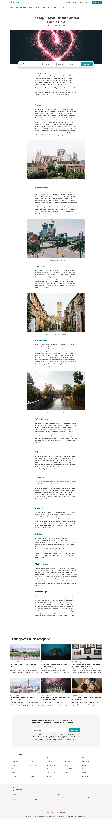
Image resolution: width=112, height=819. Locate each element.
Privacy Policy (53, 741)
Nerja (31, 761)
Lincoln (40, 508)
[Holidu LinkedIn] (61, 812)
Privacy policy (61, 816)
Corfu (66, 765)
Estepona (85, 769)
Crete (13, 769)
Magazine (87, 2)
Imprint (51, 816)
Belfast (40, 452)
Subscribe (74, 730)
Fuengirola (15, 772)
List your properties (62, 797)
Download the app (85, 797)
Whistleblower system (80, 816)
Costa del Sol (16, 761)
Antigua (32, 776)
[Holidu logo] (17, 2)
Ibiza (83, 758)
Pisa (66, 776)
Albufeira (84, 765)
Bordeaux (32, 769)
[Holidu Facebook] (64, 812)
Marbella (67, 761)
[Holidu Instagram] (58, 812)
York (39, 105)
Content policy (70, 816)
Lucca (84, 772)
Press (81, 2)
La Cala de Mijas (52, 772)
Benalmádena (33, 765)
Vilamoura (32, 772)
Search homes (97, 2)
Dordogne (50, 761)
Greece (49, 758)
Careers (75, 2)
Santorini (14, 776)
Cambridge (42, 340)
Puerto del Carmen (70, 769)
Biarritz (49, 769)
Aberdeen (41, 477)
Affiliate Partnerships (40, 802)
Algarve (32, 758)
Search (87, 64)
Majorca (67, 758)
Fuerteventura (86, 761)
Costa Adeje (50, 776)
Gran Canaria (51, 765)
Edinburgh (41, 266)
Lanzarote (15, 758)
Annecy (67, 772)
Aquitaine (85, 776)
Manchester (42, 188)
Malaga (14, 765)
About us (69, 2)
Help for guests (39, 797)
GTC (46, 741)
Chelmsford (43, 564)
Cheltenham (42, 419)
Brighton (41, 534)
